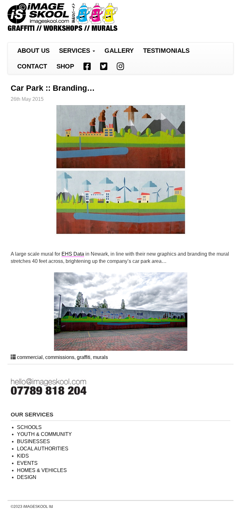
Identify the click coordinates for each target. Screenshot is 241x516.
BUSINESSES (33, 441)
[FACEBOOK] (87, 66)
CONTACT (32, 66)
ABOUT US (33, 50)
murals (100, 357)
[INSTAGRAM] (120, 66)
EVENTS (27, 463)
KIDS (23, 456)
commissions (59, 357)
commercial (30, 357)
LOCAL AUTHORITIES (42, 448)
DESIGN (26, 477)
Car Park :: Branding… (53, 88)
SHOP (65, 66)
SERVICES (75, 50)
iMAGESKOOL (63, 18)
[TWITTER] (103, 66)
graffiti (83, 357)
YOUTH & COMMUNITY (44, 434)
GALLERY (119, 50)
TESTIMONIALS (166, 50)
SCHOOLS (29, 427)
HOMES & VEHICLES (42, 470)
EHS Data (73, 254)
